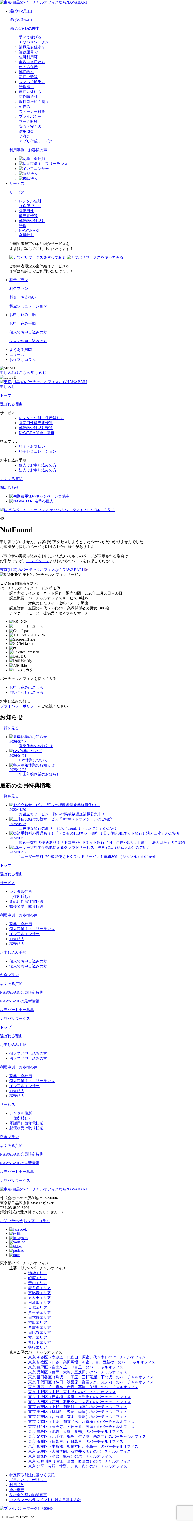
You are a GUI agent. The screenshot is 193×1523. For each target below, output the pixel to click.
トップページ (37, 561)
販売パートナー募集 (17, 1010)
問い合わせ (9, 487)
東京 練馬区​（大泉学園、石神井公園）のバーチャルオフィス (79, 1451)
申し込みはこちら (15, 373)
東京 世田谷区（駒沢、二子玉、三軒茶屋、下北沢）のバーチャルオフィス (90, 1377)
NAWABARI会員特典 (36, 433)
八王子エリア (39, 1313)
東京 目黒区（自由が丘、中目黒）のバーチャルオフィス (75, 1367)
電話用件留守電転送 (36, 423)
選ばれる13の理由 (24, 28)
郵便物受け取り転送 (36, 428)
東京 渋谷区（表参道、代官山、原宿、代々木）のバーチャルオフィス (87, 1357)
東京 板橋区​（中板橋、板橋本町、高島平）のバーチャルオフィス (83, 1446)
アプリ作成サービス (36, 141)
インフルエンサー (24, 934)
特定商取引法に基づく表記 (32, 1475)
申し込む (38, 373)
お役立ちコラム (22, 360)
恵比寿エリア (39, 1293)
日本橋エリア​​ (39, 1318)
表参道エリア (39, 1288)
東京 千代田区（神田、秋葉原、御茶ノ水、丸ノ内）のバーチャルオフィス (90, 1382)
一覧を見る (9, 728)
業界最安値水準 (32, 47)
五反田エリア (39, 1298)
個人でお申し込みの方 (28, 332)
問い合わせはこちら (26, 692)
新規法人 (16, 939)
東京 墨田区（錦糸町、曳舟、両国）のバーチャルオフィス (77, 1412)
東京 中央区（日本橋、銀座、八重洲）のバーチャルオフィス (79, 1397)
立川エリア (37, 1337)
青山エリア (37, 1283)
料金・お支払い (22, 297)
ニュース (16, 355)
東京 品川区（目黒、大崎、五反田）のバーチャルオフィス (77, 1372)
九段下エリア (39, 1342)
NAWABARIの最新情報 (19, 1001)
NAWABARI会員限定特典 (21, 992)
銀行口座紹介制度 (34, 102)
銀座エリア (37, 1278)
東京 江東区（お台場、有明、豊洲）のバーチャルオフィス (77, 1417)
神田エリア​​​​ (37, 1322)
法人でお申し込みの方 (28, 341)
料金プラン (18, 280)
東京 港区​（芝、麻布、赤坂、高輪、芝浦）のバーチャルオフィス (83, 1387)
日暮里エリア (39, 1303)
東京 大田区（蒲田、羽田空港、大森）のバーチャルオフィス (79, 1402)
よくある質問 (20, 350)
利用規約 (16, 1485)
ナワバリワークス (15, 1019)
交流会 (24, 136)
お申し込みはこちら (26, 687)
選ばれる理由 (20, 11)
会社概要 (16, 1490)
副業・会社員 (20, 924)
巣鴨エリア (37, 1308)
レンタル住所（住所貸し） (41, 418)
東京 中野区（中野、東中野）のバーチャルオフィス (72, 1392)
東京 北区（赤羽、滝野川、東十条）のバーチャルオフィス (77, 1466)
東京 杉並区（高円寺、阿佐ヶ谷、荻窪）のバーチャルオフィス (81, 1427)
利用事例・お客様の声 (28, 150)
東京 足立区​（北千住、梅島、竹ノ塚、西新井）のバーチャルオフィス (87, 1436)
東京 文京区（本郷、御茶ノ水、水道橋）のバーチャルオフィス (81, 1422)
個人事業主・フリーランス (32, 929)
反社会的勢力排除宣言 (28, 1495)
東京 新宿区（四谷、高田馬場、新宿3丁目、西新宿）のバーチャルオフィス (91, 1362)
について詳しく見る (82, 510)
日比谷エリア (39, 1332)
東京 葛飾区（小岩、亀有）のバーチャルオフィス (70, 1456)
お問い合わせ (11, 1221)
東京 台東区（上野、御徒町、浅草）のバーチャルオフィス (77, 1407)
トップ (5, 395)
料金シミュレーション (28, 306)
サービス (16, 183)
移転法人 (16, 944)
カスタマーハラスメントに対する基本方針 (45, 1500)
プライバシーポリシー (19, 706)
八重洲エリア (39, 1327)
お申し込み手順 (22, 315)
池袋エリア (37, 1273)
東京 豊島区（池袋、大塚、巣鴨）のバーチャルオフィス (75, 1432)
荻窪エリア (37, 1347)
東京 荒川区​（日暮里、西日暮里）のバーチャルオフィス (75, 1441)
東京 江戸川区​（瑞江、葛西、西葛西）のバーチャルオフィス (79, 1461)
